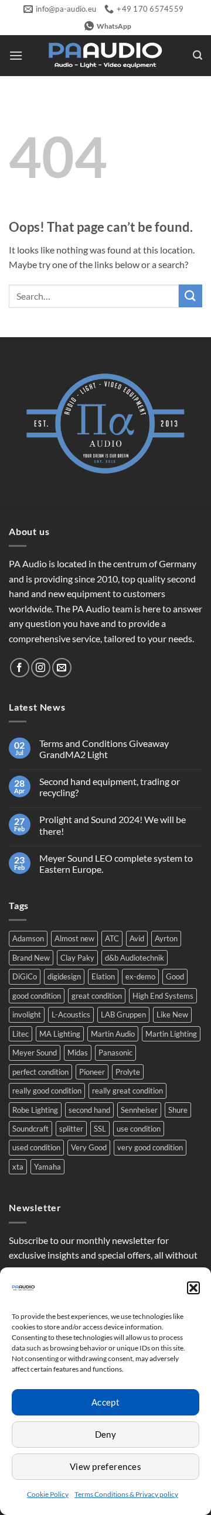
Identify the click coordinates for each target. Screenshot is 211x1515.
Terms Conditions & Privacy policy (126, 1494)
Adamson (28, 938)
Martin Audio (113, 1033)
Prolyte (127, 1072)
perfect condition (40, 1072)
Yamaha (47, 1166)
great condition (97, 995)
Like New (172, 1014)
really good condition (46, 1090)
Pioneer (92, 1072)
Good (175, 976)
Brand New (31, 957)
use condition (139, 1128)
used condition (36, 1147)
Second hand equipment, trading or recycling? (109, 787)
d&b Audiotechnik (134, 957)
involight (26, 1014)
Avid (137, 938)
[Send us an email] (62, 667)
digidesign (64, 976)
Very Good (89, 1147)
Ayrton (166, 938)
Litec (20, 1033)
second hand (89, 1110)
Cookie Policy (48, 1494)
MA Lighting (59, 1033)
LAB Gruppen (123, 1014)
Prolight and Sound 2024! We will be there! (112, 825)
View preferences (105, 1466)
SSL (100, 1128)
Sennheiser (139, 1110)
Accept (105, 1402)
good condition (36, 995)
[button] (193, 1288)
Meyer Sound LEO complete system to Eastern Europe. (116, 863)
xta (17, 1166)
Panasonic (115, 1052)
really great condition (127, 1090)
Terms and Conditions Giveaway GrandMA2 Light (104, 749)
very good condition (150, 1147)
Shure (178, 1110)
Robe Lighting (35, 1110)
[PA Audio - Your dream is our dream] (105, 55)
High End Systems (162, 995)
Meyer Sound (34, 1052)
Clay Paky (77, 957)
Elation (103, 976)
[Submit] (190, 296)
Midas (77, 1052)
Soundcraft (30, 1128)
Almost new (74, 938)
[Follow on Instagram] (40, 667)
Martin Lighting (171, 1033)
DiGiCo (24, 976)
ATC (112, 938)
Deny (106, 1434)
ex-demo (140, 976)
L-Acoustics (71, 1014)
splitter (71, 1128)
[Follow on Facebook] (19, 667)
